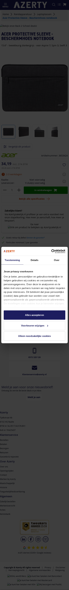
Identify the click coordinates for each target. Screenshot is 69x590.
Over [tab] (56, 260)
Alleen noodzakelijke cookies (34, 336)
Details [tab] (35, 260)
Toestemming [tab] (12, 260)
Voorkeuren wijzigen (32, 325)
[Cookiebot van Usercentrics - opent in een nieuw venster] (51, 251)
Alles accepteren (34, 315)
